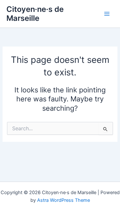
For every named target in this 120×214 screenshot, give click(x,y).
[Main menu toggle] (107, 14)
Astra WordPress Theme (63, 200)
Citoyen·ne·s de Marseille (35, 13)
